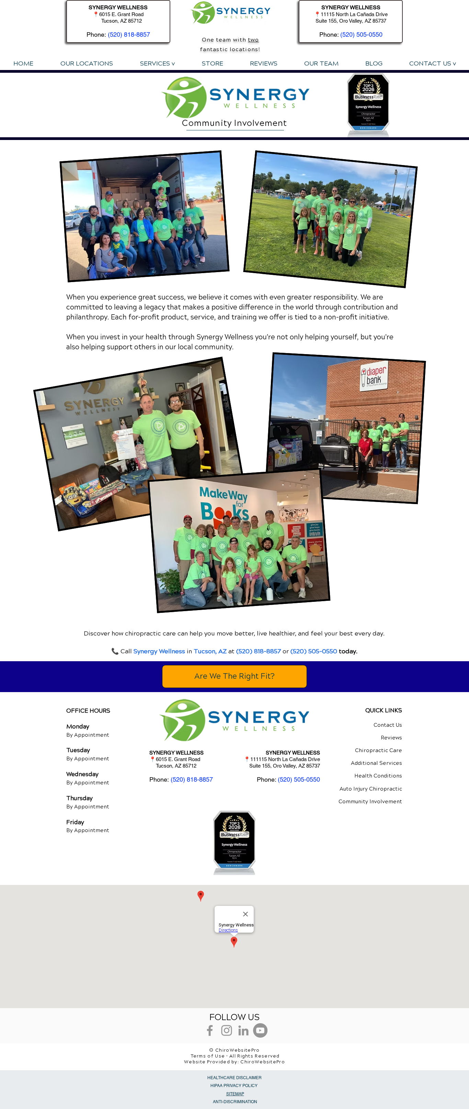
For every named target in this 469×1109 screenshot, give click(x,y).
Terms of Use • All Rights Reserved (235, 1056)
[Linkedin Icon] (243, 1030)
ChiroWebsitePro (262, 1062)
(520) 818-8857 (129, 34)
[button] (157, 63)
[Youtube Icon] (260, 1030)
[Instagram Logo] (226, 1030)
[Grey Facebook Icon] (210, 1030)
